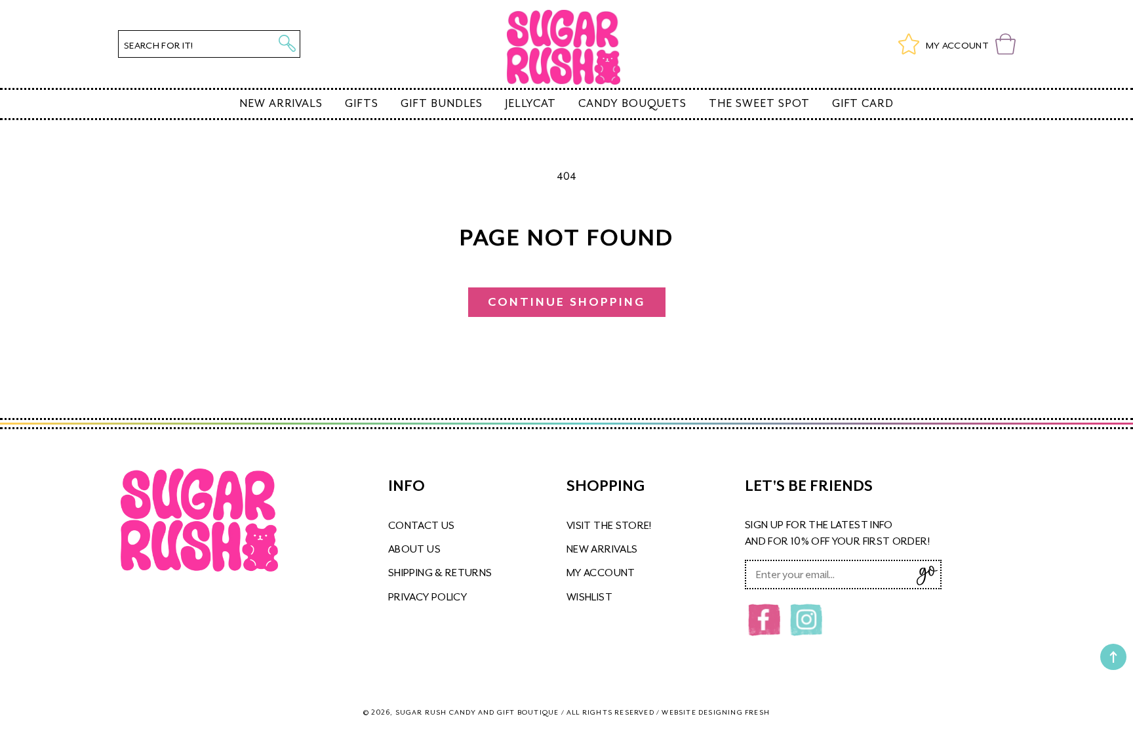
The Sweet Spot (759, 103)
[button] (1005, 44)
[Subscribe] (926, 575)
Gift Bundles (442, 103)
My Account (600, 573)
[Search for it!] (286, 43)
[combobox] (209, 44)
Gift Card (863, 103)
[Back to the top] (1113, 657)
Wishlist (589, 597)
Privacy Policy (427, 597)
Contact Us (421, 526)
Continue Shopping (567, 301)
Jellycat (530, 103)
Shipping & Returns (440, 573)
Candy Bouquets (632, 103)
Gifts (361, 103)
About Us (414, 549)
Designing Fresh (734, 712)
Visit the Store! (609, 526)
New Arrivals (281, 103)
